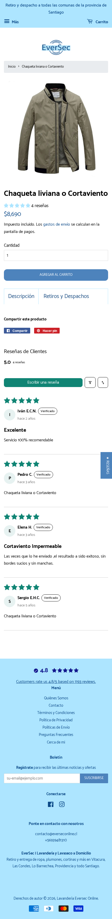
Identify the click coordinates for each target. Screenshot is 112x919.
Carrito (101, 22)
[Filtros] (90, 382)
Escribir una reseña (43, 382)
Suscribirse (94, 778)
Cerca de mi (56, 742)
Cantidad (12, 245)
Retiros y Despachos (66, 296)
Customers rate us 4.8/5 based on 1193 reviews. (56, 681)
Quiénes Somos (56, 698)
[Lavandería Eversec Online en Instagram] (62, 806)
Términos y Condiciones (56, 713)
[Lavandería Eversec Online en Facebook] (51, 806)
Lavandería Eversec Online (77, 898)
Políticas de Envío (56, 727)
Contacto (56, 706)
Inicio (12, 66)
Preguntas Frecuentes (56, 735)
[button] (17, 205)
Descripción (21, 296)
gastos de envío (56, 224)
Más (15, 22)
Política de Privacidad (56, 720)
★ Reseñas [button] (107, 465)
